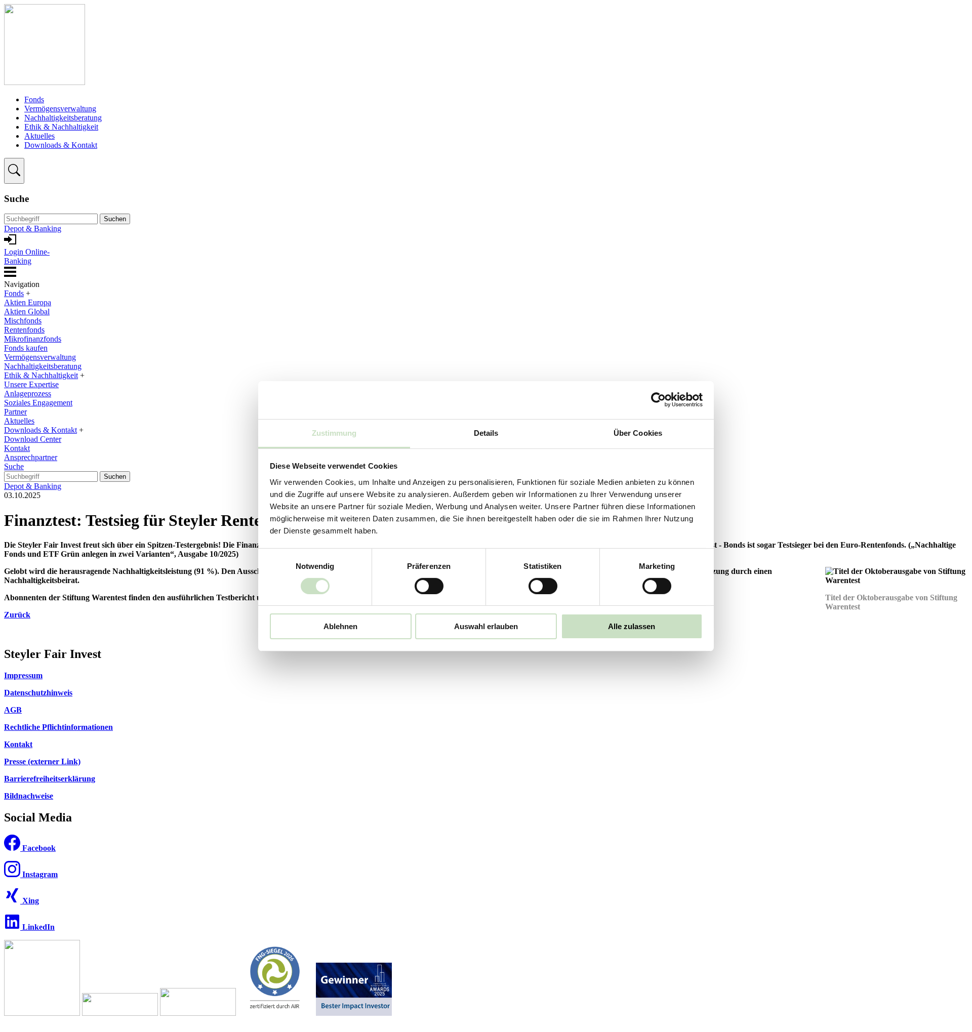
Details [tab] (486, 432)
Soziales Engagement (38, 402)
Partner (15, 411)
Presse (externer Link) (42, 761)
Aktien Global (27, 311)
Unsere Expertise (31, 384)
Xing (29, 900)
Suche (14, 466)
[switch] (429, 586)
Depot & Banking (32, 228)
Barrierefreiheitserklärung (49, 778)
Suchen (115, 219)
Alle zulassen (631, 626)
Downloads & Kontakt (60, 145)
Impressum (23, 675)
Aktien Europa (27, 302)
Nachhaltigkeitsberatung (63, 117)
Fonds (34, 99)
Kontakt (17, 448)
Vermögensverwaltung (60, 108)
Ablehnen (340, 626)
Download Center (32, 439)
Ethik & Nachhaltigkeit (61, 126)
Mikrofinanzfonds (32, 339)
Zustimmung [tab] (334, 432)
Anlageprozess (27, 393)
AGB (13, 710)
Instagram (39, 874)
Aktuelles (39, 136)
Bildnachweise (28, 796)
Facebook (38, 848)
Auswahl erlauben (486, 626)
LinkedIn (37, 927)
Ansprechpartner (30, 457)
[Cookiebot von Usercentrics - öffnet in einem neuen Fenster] (658, 399)
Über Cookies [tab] (638, 432)
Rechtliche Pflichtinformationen (58, 727)
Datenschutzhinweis (38, 692)
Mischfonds (23, 320)
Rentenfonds (24, 329)
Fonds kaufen (26, 348)
